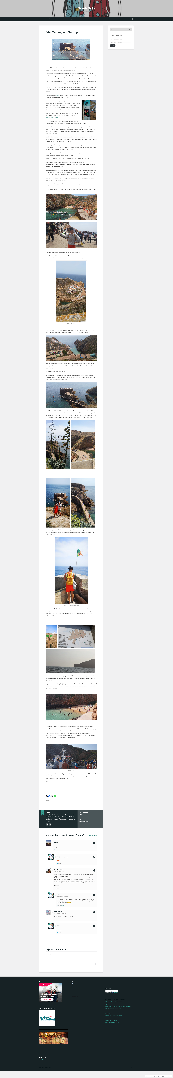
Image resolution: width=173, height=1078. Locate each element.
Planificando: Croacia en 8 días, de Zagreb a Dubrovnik (118, 1006)
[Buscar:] (121, 29)
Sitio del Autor (50, 824)
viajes (87, 814)
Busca (132, 19)
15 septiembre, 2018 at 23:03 (62, 896)
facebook (75, 996)
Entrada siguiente (85, 821)
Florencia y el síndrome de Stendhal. (114, 1015)
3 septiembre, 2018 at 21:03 (59, 871)
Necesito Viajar (87, 7)
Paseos (84, 19)
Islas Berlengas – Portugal (62, 32)
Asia (67, 19)
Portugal (83, 814)
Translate (115, 992)
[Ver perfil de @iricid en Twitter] (40, 1059)
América (59, 19)
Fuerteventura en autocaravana (113, 1008)
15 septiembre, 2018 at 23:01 (62, 927)
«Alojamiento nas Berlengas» (52, 117)
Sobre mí (43, 19)
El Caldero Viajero (58, 869)
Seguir (112, 45)
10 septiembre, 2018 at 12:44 (60, 913)
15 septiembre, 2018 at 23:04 (62, 857)
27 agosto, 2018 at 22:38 (59, 844)
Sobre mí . (108, 1013)
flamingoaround (58, 911)
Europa (75, 19)
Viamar (57, 95)
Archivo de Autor (47, 824)
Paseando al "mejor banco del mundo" (115, 1011)
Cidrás (58, 856)
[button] (58, 445)
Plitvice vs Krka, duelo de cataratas (114, 1001)
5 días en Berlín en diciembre (113, 1004)
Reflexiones (94, 19)
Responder (94, 843)
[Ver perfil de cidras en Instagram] (42, 1059)
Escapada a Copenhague (112, 1020)
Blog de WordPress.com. (45, 1067)
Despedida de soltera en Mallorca (114, 1018)
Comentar (92, 963)
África (50, 19)
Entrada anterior (85, 819)
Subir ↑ (132, 1067)
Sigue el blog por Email (116, 35)
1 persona (60, 849)
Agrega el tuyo (93, 835)
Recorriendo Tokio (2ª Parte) (112, 1022)
